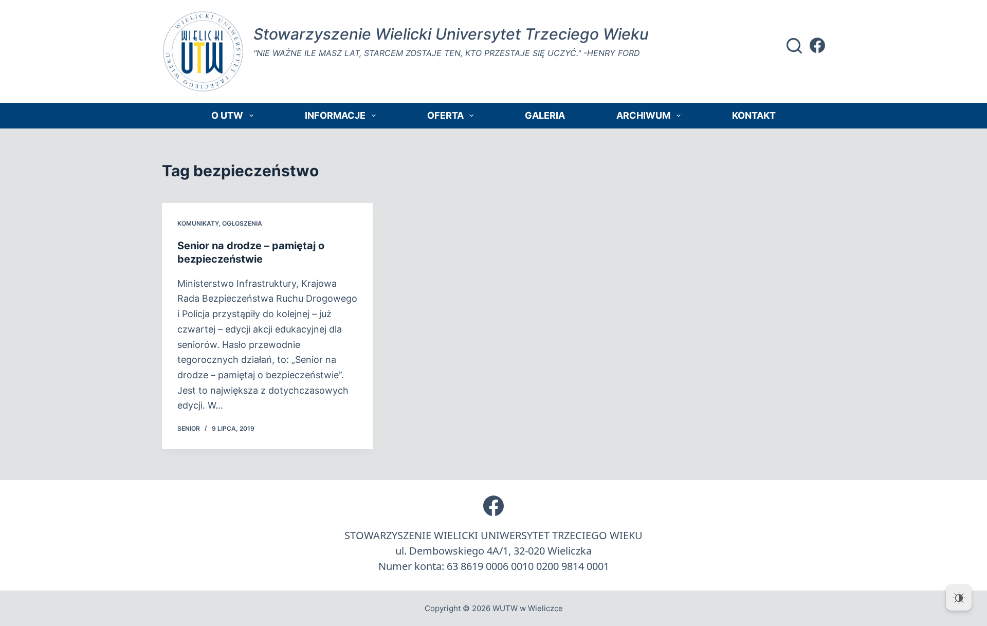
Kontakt (754, 115)
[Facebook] (817, 45)
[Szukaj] (794, 45)
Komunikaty (197, 223)
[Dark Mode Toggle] (959, 598)
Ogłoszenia (242, 223)
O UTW (227, 115)
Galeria (545, 115)
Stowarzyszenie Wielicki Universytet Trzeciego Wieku (451, 34)
